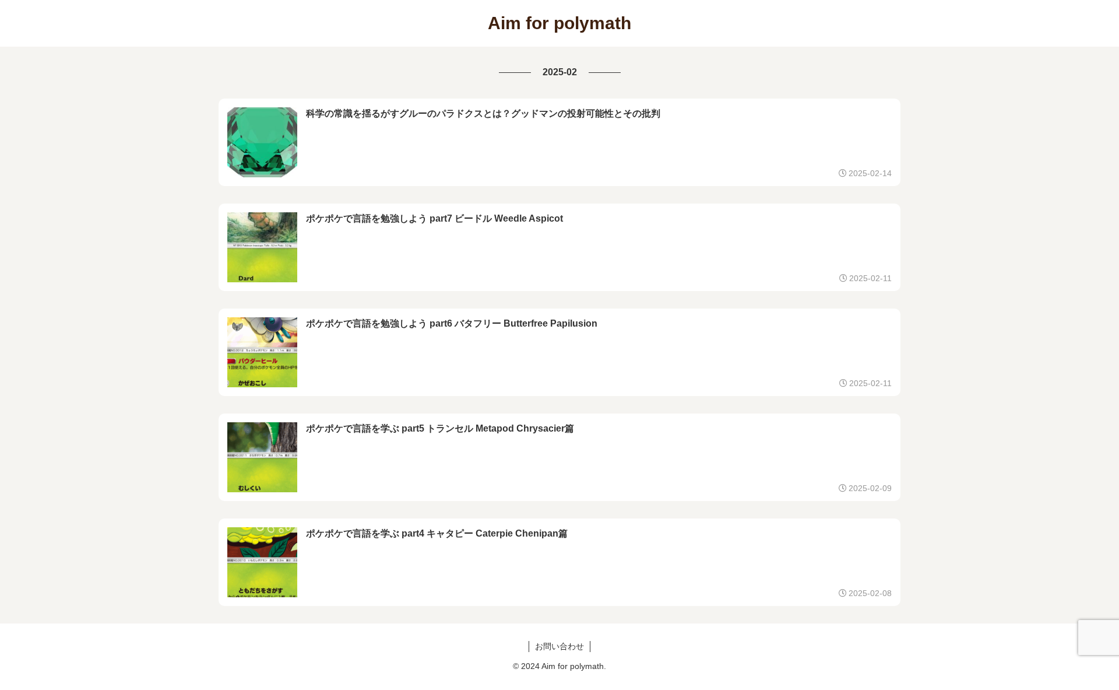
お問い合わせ (559, 646)
